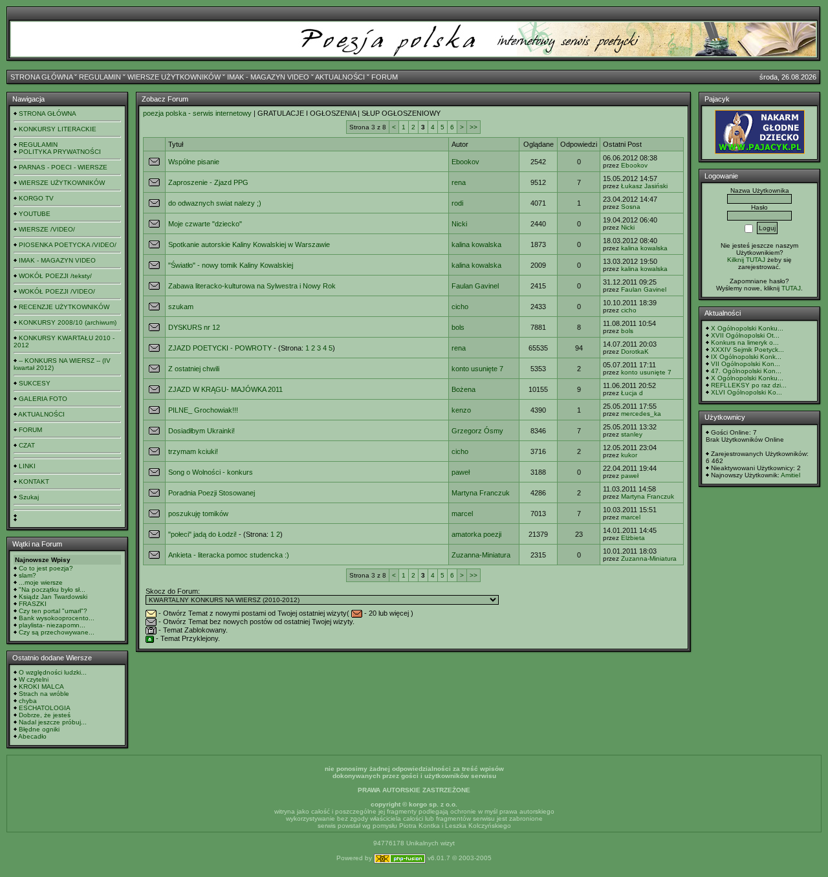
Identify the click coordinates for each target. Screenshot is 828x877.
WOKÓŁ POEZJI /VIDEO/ (57, 291)
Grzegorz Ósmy (477, 431)
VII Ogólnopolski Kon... (745, 363)
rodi (457, 203)
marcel (462, 513)
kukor (629, 455)
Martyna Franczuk (481, 493)
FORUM (384, 77)
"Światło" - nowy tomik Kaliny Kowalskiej (230, 265)
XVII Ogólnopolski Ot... (745, 335)
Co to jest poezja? (46, 568)
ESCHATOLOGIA (45, 707)
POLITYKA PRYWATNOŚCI (60, 151)
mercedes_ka (641, 413)
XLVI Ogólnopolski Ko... (746, 392)
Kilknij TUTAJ (746, 259)
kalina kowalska (476, 244)
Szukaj (29, 497)
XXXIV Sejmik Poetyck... (747, 349)
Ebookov (465, 162)
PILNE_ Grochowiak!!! (203, 410)
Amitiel (790, 475)
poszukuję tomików (198, 513)
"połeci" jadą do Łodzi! (202, 534)
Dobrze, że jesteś (45, 715)
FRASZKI (33, 603)
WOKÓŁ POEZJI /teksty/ (55, 275)
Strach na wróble (44, 693)
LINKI (27, 466)
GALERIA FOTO (43, 398)
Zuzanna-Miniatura (481, 555)
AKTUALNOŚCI (340, 77)
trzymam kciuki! (193, 451)
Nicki (459, 224)
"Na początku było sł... (52, 589)
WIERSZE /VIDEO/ (47, 229)
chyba (28, 700)
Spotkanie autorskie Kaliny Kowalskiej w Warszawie (249, 244)
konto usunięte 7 (477, 369)
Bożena (463, 389)
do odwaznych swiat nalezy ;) (214, 203)
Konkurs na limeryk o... (745, 342)
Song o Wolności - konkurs (210, 472)
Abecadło (32, 736)
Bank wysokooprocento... (56, 618)
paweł (461, 472)
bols (458, 327)
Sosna (630, 206)
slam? (27, 575)
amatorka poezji (476, 534)
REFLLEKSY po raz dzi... (749, 385)
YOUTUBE (34, 213)
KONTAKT (34, 481)
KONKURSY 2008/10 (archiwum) (67, 322)
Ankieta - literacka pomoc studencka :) (228, 555)
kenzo (461, 410)
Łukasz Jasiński (644, 185)
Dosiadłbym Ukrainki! (201, 431)
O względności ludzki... (53, 672)
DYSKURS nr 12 (194, 327)
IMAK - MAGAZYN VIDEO (268, 77)
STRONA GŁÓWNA (41, 77)
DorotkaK (635, 351)
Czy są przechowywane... (56, 632)
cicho (460, 306)
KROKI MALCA (41, 686)
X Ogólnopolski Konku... (747, 328)
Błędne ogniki (39, 729)
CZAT (27, 445)
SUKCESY (34, 383)
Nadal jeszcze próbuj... (53, 722)
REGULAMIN (100, 77)
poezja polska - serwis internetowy (197, 113)
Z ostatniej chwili (193, 369)
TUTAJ (791, 288)
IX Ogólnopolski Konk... (746, 356)
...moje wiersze (41, 582)
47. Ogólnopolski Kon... (746, 370)
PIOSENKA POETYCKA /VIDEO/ (67, 244)
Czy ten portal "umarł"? (53, 610)
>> (473, 127)
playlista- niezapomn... (52, 625)
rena (459, 182)
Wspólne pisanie (193, 162)
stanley (631, 434)
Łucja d (632, 392)
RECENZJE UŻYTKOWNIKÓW (64, 306)
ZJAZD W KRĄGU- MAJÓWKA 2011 (225, 389)
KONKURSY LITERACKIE (57, 129)
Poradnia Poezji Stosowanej (211, 493)
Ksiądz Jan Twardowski (53, 596)
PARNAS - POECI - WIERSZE (63, 167)
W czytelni (34, 679)
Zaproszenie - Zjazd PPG (208, 182)
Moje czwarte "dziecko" (205, 224)
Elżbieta (633, 537)
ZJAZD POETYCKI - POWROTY (220, 348)
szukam (180, 306)
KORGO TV (36, 198)
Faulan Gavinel (475, 286)
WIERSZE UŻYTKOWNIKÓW (174, 77)
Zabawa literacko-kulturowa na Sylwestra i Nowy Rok (252, 286)
